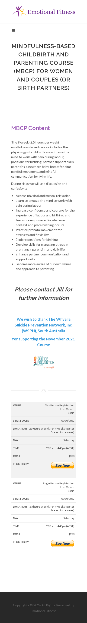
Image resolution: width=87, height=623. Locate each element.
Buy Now (62, 465)
